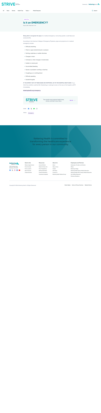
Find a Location (28, 168)
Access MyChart (42, 165)
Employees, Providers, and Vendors (78, 165)
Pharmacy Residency (75, 176)
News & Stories (28, 170)
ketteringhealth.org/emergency (32, 90)
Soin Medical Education (76, 174)
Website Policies (88, 185)
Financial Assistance (43, 172)
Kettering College (74, 168)
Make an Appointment (29, 165)
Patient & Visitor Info (43, 166)
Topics (27, 10)
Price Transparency (43, 168)
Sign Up (71, 100)
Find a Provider (28, 166)
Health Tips (26, 19)
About (54, 165)
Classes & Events (28, 172)
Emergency (31, 113)
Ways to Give (55, 166)
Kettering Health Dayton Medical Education (80, 170)
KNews (72, 166)
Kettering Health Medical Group (59, 174)
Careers (54, 168)
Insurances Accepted (43, 174)
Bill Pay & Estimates (43, 170)
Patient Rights (67, 185)
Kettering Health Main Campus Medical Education (81, 172)
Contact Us (55, 172)
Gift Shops (55, 170)
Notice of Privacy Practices (77, 185)
